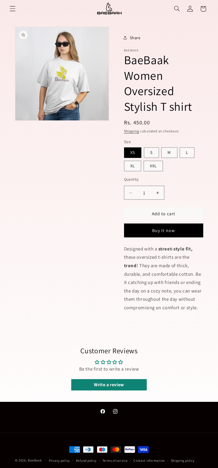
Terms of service (115, 460)
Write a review (109, 385)
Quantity (131, 179)
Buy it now (163, 230)
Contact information (149, 460)
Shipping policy (182, 460)
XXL (153, 165)
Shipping (131, 131)
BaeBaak (35, 460)
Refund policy (86, 460)
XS (132, 152)
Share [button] (135, 37)
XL (132, 165)
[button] (12, 8)
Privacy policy (59, 460)
